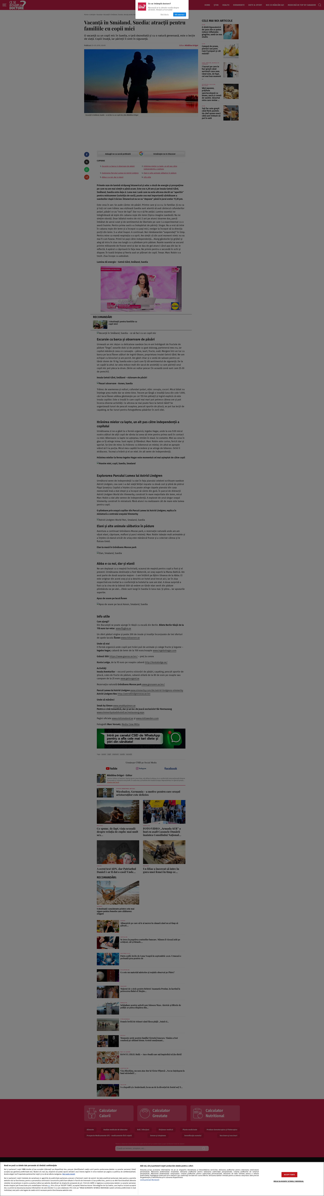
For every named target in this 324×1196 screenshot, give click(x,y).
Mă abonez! (180, 14)
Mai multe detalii (68, 1174)
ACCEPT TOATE (289, 1175)
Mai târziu (165, 14)
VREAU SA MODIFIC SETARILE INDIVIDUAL (289, 1181)
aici (49, 1185)
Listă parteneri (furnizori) (149, 1180)
